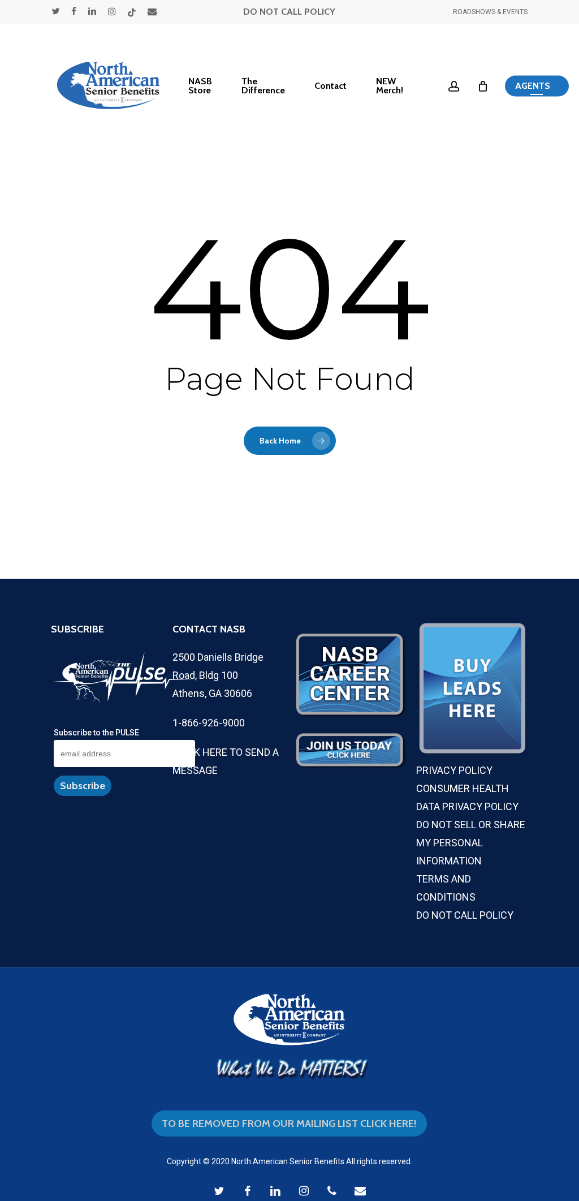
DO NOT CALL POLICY (289, 11)
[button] (537, 86)
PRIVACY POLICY (454, 770)
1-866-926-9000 (208, 723)
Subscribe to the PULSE (96, 732)
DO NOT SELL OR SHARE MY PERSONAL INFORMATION (470, 843)
